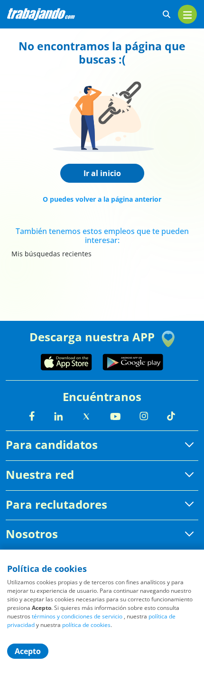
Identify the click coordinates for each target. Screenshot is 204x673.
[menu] (187, 14)
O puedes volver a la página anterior (102, 199)
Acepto (28, 651)
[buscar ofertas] (166, 14)
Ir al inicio (102, 173)
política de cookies (86, 625)
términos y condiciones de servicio (77, 616)
